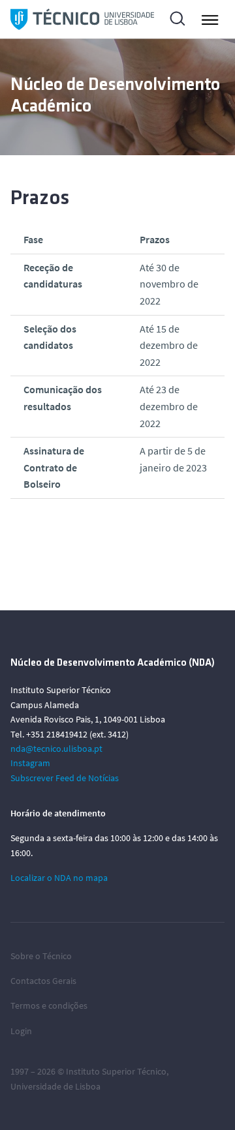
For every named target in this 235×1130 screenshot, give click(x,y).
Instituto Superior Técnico (116, 1071)
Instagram (30, 763)
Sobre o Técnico (41, 956)
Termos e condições (48, 1005)
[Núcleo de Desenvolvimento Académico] (82, 19)
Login (21, 1031)
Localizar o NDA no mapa (59, 878)
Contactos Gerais (43, 981)
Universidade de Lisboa (55, 1086)
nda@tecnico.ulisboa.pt (56, 748)
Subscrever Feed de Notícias (64, 778)
